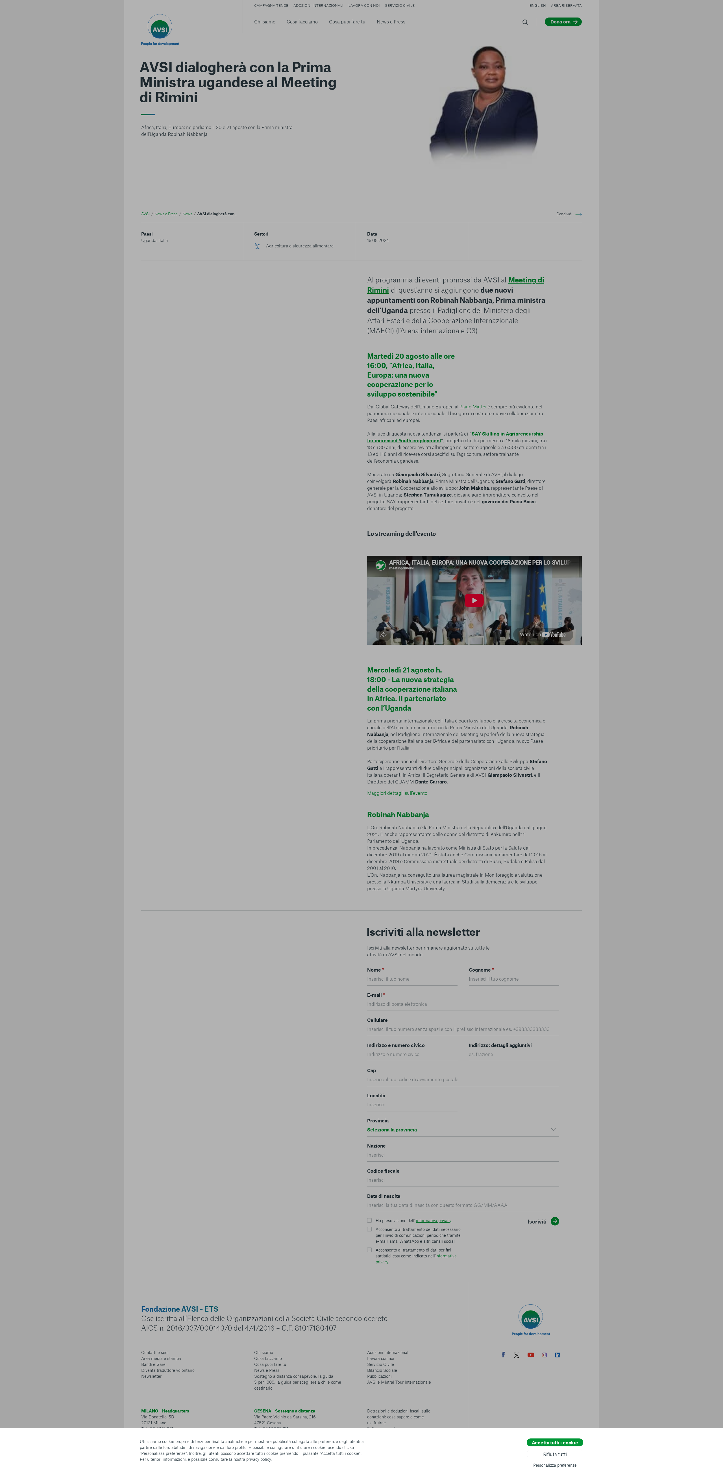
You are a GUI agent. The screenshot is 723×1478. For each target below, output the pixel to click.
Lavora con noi (364, 5)
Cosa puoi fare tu (347, 21)
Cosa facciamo (302, 21)
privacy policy (258, 1459)
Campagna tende (271, 5)
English (538, 5)
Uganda (149, 240)
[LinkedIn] (557, 1356)
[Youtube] (531, 1356)
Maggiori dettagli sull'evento (397, 793)
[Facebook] (503, 1355)
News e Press (391, 21)
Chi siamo (264, 21)
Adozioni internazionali (318, 5)
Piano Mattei (473, 406)
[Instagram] (544, 1356)
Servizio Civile (400, 5)
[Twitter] (516, 1356)
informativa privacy (433, 1220)
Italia (162, 240)
